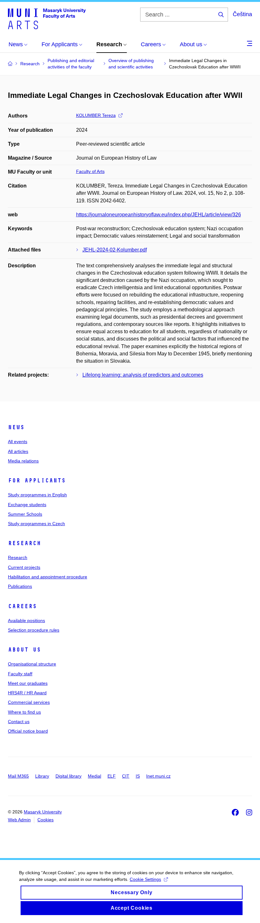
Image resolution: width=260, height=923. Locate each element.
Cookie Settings (145, 879)
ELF (111, 776)
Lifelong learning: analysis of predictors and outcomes (142, 375)
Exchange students (27, 504)
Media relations (23, 460)
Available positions (26, 620)
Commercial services (29, 702)
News (16, 427)
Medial (94, 776)
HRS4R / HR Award (27, 692)
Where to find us (24, 712)
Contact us (18, 721)
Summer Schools (25, 514)
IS (138, 776)
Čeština (242, 14)
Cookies (45, 819)
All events (17, 441)
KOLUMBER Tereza (96, 115)
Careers (22, 606)
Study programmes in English (37, 494)
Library (42, 776)
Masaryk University (43, 811)
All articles (18, 451)
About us (24, 649)
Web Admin (19, 819)
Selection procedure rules (33, 630)
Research (24, 543)
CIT (125, 776)
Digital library (68, 776)
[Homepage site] (47, 18)
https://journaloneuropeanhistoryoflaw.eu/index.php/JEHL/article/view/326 (158, 214)
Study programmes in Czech (36, 523)
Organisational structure (32, 663)
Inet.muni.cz (158, 776)
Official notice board (28, 731)
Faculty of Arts (90, 171)
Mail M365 (18, 776)
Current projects (24, 567)
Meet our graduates (28, 683)
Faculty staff (20, 673)
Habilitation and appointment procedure (47, 576)
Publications (20, 586)
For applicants (37, 480)
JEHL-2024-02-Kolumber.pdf (114, 249)
